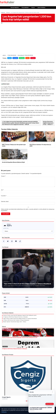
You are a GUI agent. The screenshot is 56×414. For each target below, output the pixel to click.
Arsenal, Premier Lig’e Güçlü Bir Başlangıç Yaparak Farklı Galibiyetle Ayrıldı (19, 315)
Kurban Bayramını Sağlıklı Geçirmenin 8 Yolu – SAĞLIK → (48, 123)
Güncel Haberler (15, 7)
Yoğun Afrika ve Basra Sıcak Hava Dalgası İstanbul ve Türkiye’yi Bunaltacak (20, 318)
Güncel (8, 12)
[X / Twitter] (7, 241)
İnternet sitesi (5, 201)
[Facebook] (3, 241)
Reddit (27, 58)
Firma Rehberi (25, 7)
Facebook (15, 58)
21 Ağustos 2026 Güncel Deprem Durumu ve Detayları (15, 316)
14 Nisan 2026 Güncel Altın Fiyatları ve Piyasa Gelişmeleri (16, 320)
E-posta (3, 195)
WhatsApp (22, 58)
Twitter (9, 58)
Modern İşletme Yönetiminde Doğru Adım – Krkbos (14, 321)
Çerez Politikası (41, 7)
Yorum (3, 176)
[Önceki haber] (48, 251)
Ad (2, 190)
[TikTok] (20, 241)
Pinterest (33, 58)
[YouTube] (16, 241)
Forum (33, 7)
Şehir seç (6, 228)
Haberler (3, 12)
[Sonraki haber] (51, 251)
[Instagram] (12, 241)
